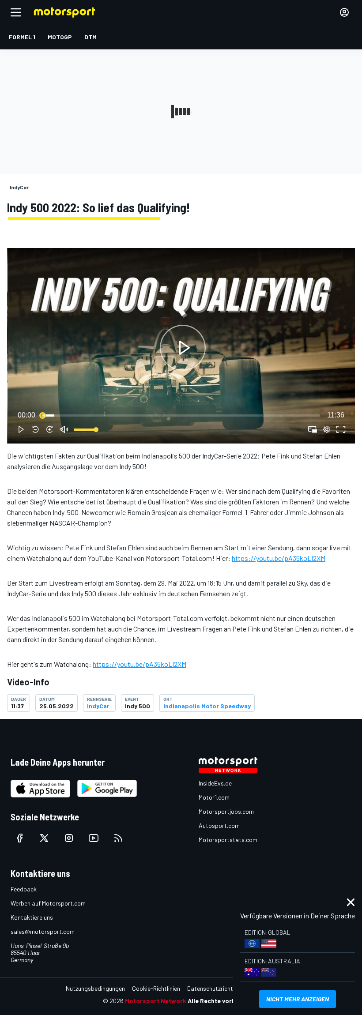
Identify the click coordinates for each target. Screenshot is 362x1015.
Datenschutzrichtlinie (215, 988)
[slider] (181, 415)
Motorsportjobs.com (226, 811)
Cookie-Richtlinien (156, 988)
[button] (182, 347)
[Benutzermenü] (344, 12)
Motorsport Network (155, 1000)
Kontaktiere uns (32, 917)
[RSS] (118, 838)
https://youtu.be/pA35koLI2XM (278, 558)
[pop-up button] (327, 429)
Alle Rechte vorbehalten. (224, 1000)
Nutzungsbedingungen (95, 988)
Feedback (24, 889)
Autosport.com (219, 825)
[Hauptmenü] (16, 12)
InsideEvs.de (215, 783)
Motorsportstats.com (228, 839)
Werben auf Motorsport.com (48, 903)
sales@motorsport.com (43, 931)
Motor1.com (214, 797)
